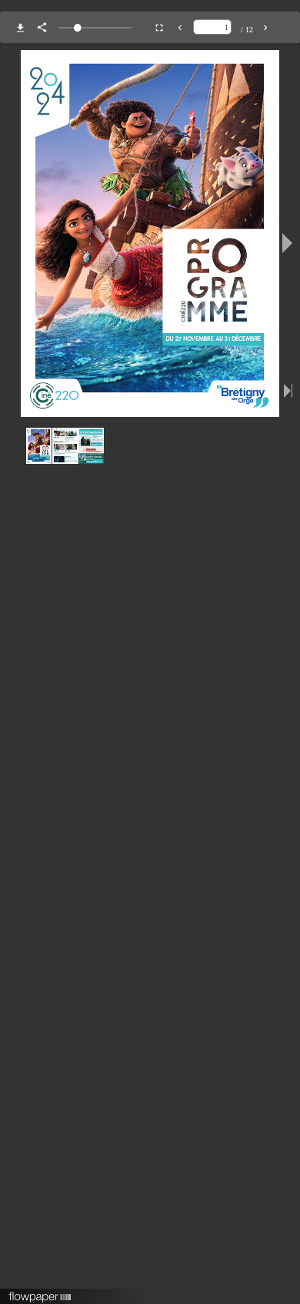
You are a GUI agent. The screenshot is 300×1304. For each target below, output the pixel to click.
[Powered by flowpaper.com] (40, 1292)
